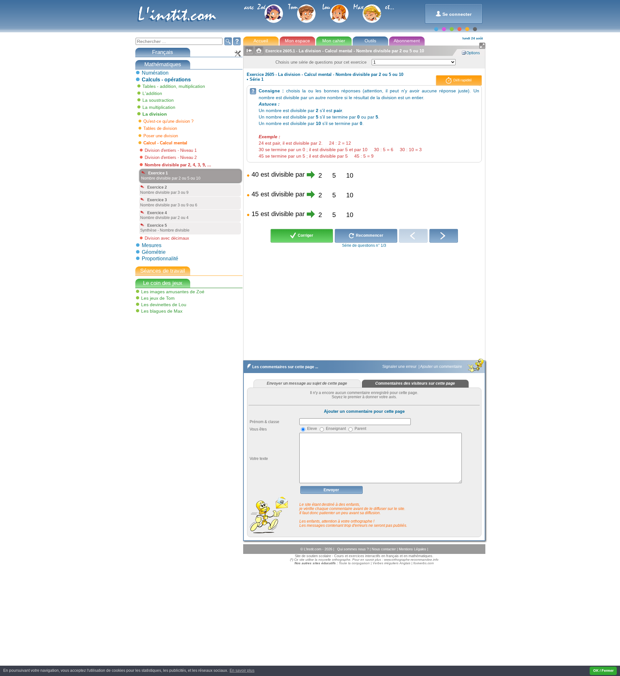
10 (349, 175)
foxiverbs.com (423, 563)
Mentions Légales (413, 549)
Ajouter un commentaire (441, 366)
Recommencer (369, 235)
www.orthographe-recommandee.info (411, 559)
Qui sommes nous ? (353, 549)
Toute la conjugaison (354, 563)
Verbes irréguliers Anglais (391, 563)
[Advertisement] (183, 361)
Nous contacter (384, 549)
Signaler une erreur (400, 366)
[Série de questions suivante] (443, 236)
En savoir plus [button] (242, 670)
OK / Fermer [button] (603, 670)
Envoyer (331, 490)
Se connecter (453, 14)
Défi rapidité (462, 80)
